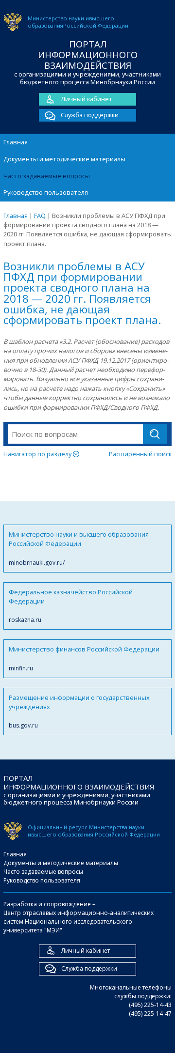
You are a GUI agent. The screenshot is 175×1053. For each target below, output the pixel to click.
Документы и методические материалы (64, 159)
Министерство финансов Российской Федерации (84, 658)
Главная (15, 142)
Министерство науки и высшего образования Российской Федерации (79, 548)
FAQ (40, 215)
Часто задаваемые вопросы (46, 175)
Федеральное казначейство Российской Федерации (71, 606)
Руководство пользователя (45, 192)
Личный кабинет (86, 98)
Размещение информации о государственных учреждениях (79, 711)
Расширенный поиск (140, 453)
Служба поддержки (90, 114)
